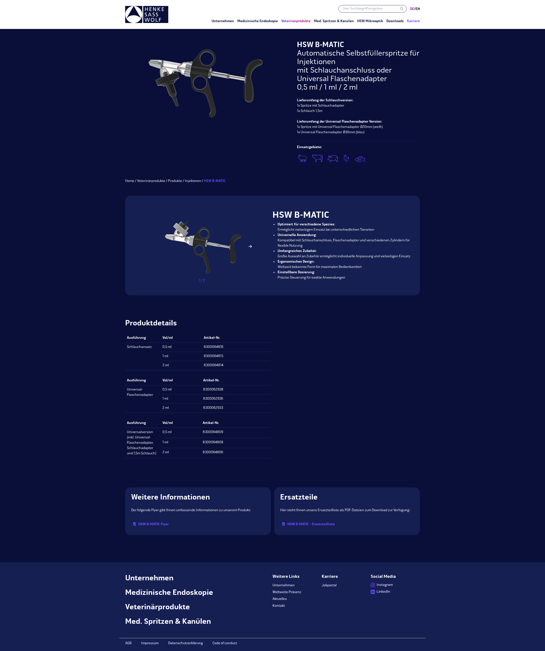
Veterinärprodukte (151, 181)
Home (129, 181)
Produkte (175, 181)
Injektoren (193, 181)
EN (417, 9)
